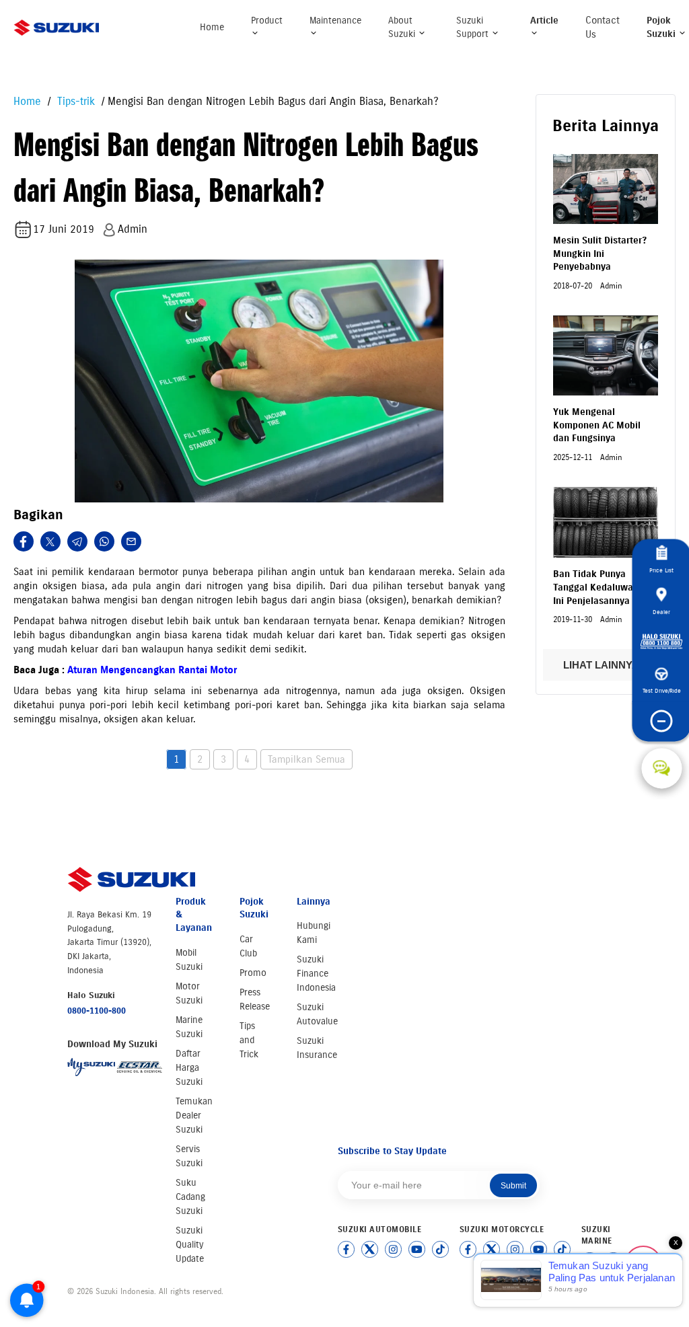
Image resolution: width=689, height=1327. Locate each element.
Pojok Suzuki (662, 27)
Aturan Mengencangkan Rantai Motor (152, 670)
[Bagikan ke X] (50, 541)
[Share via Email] (131, 541)
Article (544, 20)
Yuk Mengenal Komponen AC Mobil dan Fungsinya (597, 425)
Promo (253, 973)
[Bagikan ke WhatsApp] (104, 541)
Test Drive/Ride (662, 690)
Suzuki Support (473, 27)
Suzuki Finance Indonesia (316, 973)
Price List (661, 570)
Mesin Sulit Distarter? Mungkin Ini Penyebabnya (600, 253)
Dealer (661, 611)
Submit (513, 1185)
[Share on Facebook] (23, 541)
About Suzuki (403, 27)
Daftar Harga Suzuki (189, 1068)
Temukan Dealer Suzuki (194, 1115)
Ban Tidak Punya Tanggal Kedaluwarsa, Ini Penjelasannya (601, 587)
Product (267, 20)
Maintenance (335, 20)
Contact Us (602, 27)
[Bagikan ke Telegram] (77, 541)
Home (212, 27)
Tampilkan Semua (306, 759)
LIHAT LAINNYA (602, 665)
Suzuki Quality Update (190, 1244)
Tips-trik (74, 101)
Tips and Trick (249, 1040)
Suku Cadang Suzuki (190, 1197)
